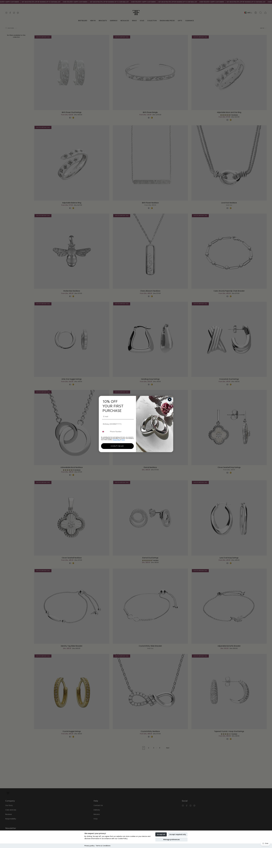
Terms (123, 439)
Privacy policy (89, 846)
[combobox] (105, 431)
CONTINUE (117, 446)
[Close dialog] (169, 399)
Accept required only (177, 834)
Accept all (161, 834)
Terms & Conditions (103, 846)
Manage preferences (171, 839)
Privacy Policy (116, 439)
